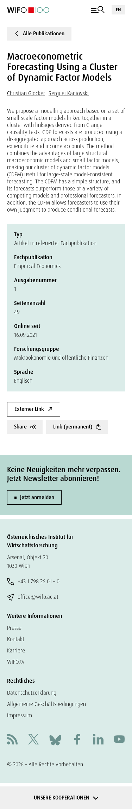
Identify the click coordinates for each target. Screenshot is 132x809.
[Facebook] (77, 740)
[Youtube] (119, 740)
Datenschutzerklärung (31, 693)
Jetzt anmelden (37, 497)
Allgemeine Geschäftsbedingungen (46, 704)
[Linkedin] (98, 740)
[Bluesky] (55, 740)
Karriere (16, 650)
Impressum (19, 715)
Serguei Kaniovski (69, 93)
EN (118, 10)
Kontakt (15, 639)
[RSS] (12, 740)
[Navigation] (98, 10)
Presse (14, 628)
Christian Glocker (26, 93)
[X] (33, 740)
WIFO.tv (16, 661)
